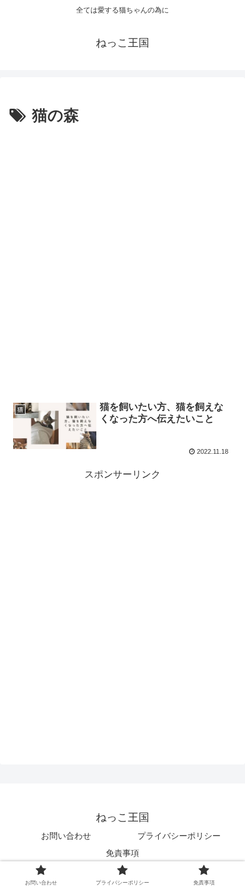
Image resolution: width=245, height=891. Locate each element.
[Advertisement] (122, 257)
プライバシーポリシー (179, 836)
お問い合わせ (66, 836)
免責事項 (122, 853)
